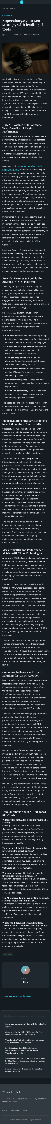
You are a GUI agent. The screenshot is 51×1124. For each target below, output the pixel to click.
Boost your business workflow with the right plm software (25, 1025)
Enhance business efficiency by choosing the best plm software (23, 1070)
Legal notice (14, 1110)
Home (4, 1110)
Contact (25, 1110)
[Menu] (29, 2)
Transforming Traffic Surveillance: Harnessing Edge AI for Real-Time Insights (24, 1041)
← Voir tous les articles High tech (16, 996)
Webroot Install (11, 1091)
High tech (13, 8)
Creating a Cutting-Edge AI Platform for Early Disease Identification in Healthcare (24, 1033)
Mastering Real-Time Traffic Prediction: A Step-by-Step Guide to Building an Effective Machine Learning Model (25, 1061)
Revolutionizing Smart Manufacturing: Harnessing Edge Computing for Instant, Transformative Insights (22, 1050)
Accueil (5, 8)
